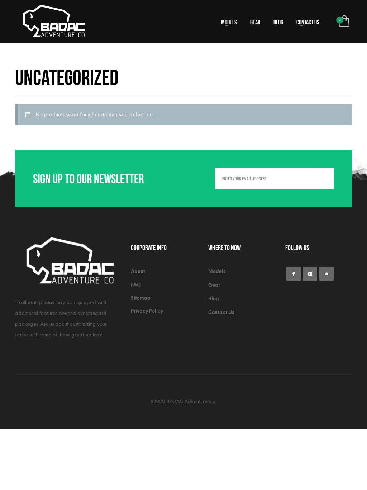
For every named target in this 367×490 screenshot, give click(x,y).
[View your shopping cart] (344, 21)
